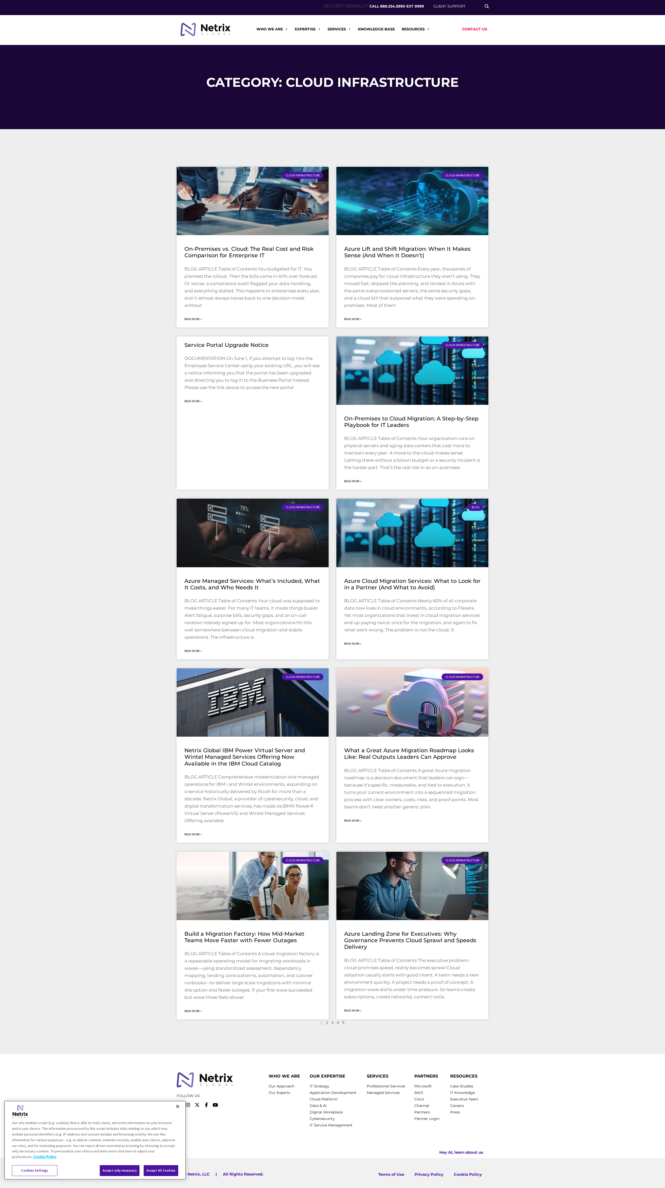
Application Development (333, 1092)
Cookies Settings (34, 1170)
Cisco (419, 1099)
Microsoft (423, 1086)
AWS (418, 1092)
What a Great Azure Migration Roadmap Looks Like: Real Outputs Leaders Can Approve (409, 753)
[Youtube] (215, 1105)
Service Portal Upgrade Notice (226, 345)
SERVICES (337, 29)
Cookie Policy (45, 1156)
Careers (457, 1105)
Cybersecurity (322, 1118)
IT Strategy (319, 1086)
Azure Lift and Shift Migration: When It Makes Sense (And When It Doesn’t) (407, 252)
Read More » (193, 319)
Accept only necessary (120, 1170)
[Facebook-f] (206, 1105)
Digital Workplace (326, 1112)
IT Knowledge (462, 1092)
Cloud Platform (324, 1099)
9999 (419, 6)
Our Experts (279, 1092)
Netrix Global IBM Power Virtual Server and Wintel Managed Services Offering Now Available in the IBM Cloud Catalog (244, 757)
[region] (95, 1140)
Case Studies (461, 1086)
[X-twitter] (197, 1105)
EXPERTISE (305, 29)
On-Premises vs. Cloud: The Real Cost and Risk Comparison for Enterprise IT (249, 252)
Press (455, 1112)
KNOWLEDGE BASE (376, 29)
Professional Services (386, 1086)
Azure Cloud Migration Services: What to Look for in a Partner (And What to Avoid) (412, 584)
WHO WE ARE (269, 29)
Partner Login (427, 1118)
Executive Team (464, 1099)
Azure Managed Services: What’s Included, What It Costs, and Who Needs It (252, 584)
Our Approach (281, 1086)
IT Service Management (331, 1125)
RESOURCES (413, 29)
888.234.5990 (392, 6)
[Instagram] (188, 1105)
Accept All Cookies (161, 1170)
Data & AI (318, 1105)
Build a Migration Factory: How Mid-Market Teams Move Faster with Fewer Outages (244, 936)
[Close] (177, 1106)
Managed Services (383, 1092)
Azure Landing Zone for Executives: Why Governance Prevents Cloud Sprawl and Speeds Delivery (410, 940)
